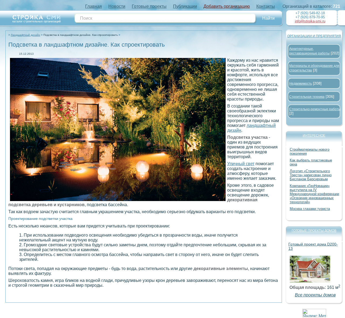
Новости (116, 6)
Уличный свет (240, 163)
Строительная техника (307, 97)
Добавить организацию (226, 6)
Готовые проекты (149, 6)
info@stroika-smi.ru (310, 21)
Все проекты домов (315, 295)
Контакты (265, 6)
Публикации (185, 6)
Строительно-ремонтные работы (315, 109)
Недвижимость (300, 83)
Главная (93, 6)
